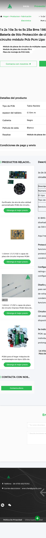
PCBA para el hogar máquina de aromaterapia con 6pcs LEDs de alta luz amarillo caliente (15, 359)
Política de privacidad (12, 520)
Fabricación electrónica (26, 18)
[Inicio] (10, 6)
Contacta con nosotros (17, 64)
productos (14, 16)
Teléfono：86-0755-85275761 (17, 484)
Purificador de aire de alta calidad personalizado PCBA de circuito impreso (16, 205)
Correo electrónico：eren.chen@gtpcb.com (23, 488)
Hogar (5, 16)
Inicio (26, 6)
